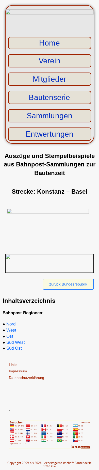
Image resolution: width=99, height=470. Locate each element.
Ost (9, 336)
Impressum (18, 371)
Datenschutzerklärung (26, 378)
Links (13, 365)
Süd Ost (14, 348)
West (11, 330)
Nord (10, 324)
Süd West (15, 342)
